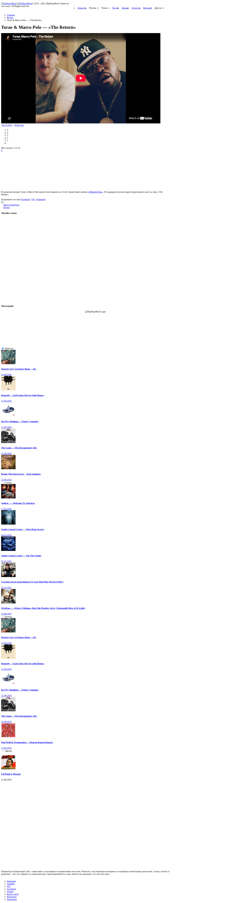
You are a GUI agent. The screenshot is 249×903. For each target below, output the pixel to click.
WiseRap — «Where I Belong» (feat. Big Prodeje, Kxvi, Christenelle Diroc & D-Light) (43, 608)
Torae (16, 205)
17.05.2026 (6, 509)
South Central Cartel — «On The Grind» (21, 555)
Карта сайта (13, 894)
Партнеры (12, 899)
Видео (115, 8)
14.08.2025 (6, 614)
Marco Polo (8, 205)
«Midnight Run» (95, 192)
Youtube (11, 884)
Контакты (12, 897)
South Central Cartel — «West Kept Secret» (22, 529)
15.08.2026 (6, 748)
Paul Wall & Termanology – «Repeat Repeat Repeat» (27, 742)
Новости (82, 8)
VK (33, 199)
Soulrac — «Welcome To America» (18, 503)
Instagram (40, 199)
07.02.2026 (6, 561)
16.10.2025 (6, 587)
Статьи (8, 482)
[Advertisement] (22, 170)
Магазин (147, 8)
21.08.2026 (6, 374)
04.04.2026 (6, 535)
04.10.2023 (7, 125)
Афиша (125, 8)
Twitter (10, 891)
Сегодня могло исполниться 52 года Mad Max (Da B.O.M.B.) (32, 582)
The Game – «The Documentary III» (19, 448)
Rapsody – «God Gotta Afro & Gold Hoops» (22, 395)
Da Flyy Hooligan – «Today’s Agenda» (20, 421)
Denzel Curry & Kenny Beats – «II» (18, 369)
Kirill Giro (19, 125)
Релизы (8, 616)
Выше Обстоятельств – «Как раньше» (21, 474)
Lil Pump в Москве (11, 774)
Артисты (135, 8)
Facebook (25, 199)
